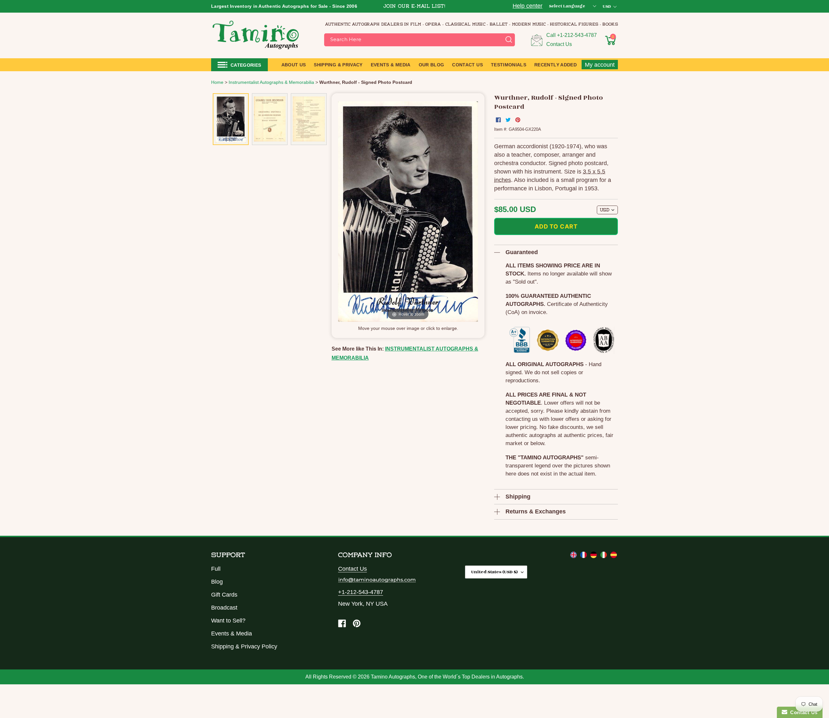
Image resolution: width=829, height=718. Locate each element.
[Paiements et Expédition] (584, 556)
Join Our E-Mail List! (414, 6)
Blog (217, 581)
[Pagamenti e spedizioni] (604, 556)
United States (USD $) (494, 571)
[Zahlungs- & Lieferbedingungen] (594, 556)
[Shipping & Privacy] (574, 556)
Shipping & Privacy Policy (244, 646)
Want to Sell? (228, 620)
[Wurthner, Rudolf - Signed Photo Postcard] (231, 119)
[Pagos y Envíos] (613, 556)
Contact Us (559, 44)
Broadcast (224, 607)
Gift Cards (224, 594)
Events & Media (231, 633)
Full (216, 569)
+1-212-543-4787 (577, 35)
